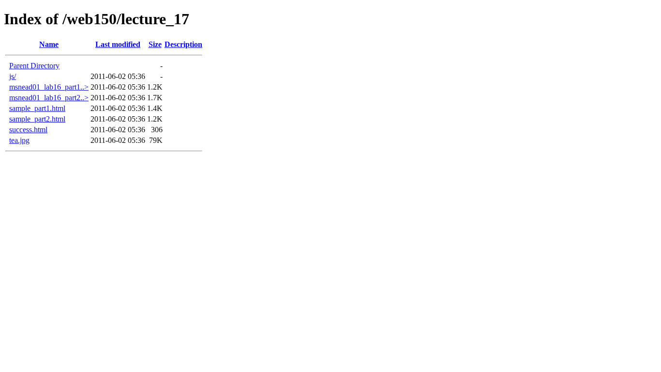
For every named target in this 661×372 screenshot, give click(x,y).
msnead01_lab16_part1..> (49, 87)
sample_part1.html (37, 108)
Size (155, 44)
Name (49, 44)
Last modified (117, 44)
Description (183, 44)
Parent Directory (34, 66)
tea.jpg (19, 140)
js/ (12, 76)
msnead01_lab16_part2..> (49, 97)
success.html (28, 129)
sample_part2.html (37, 119)
